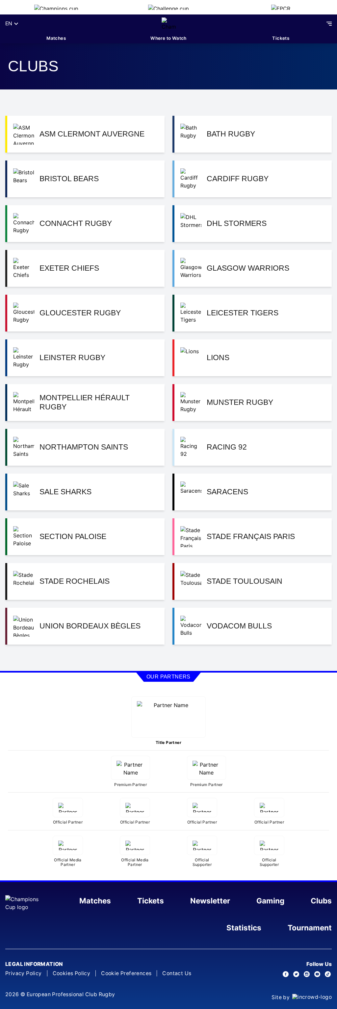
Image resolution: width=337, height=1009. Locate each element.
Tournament (310, 927)
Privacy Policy (23, 973)
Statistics (243, 927)
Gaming (270, 900)
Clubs (321, 900)
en (8, 23)
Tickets (280, 38)
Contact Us (176, 973)
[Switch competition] (56, 7)
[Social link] (286, 974)
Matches (56, 38)
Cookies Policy (72, 973)
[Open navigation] (329, 24)
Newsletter (210, 900)
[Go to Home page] (169, 23)
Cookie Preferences (126, 973)
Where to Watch (168, 38)
